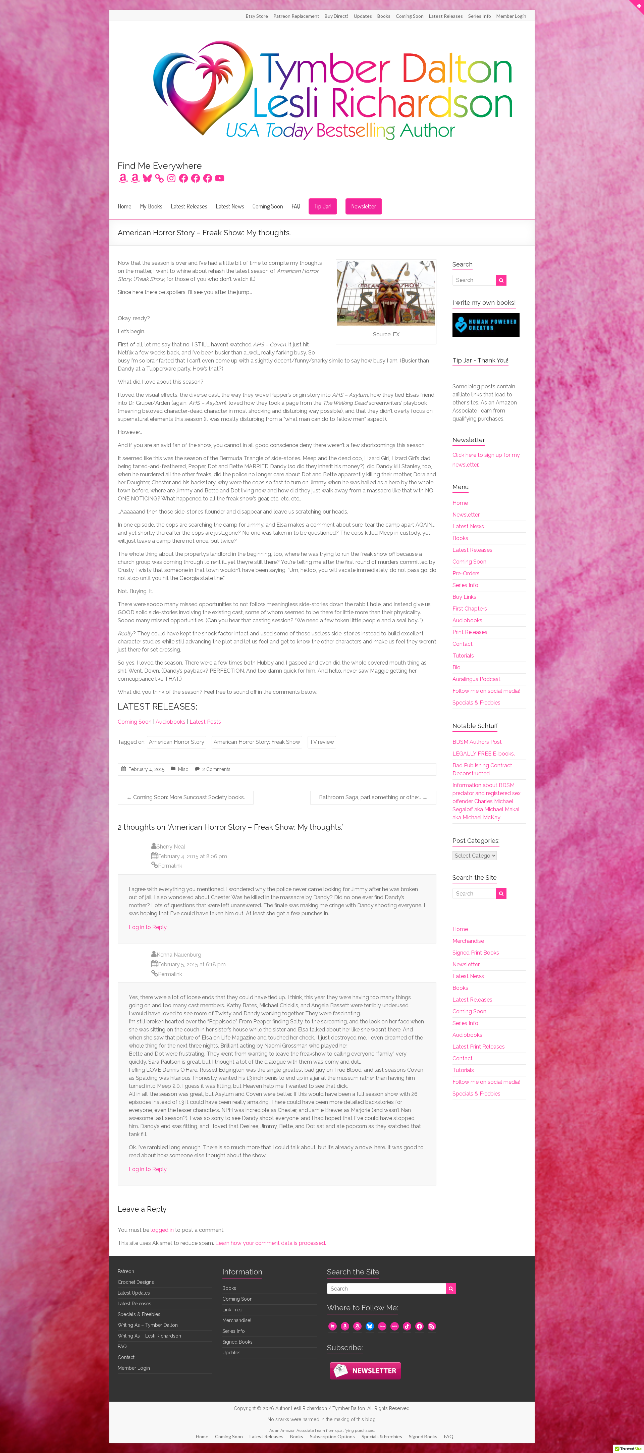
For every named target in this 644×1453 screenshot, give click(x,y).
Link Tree (232, 1309)
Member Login (511, 16)
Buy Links (464, 597)
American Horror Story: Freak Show (257, 742)
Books (383, 16)
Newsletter (363, 206)
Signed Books (237, 1342)
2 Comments (216, 769)
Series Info (479, 16)
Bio (456, 667)
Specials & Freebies (476, 702)
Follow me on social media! (486, 691)
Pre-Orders (466, 573)
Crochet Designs (136, 1282)
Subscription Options (332, 1436)
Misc (183, 769)
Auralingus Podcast (476, 679)
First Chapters (469, 609)
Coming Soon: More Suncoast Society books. (185, 797)
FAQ (295, 206)
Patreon (126, 1271)
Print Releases (469, 632)
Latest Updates (134, 1293)
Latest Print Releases (478, 1047)
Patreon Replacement (296, 16)
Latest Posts (205, 722)
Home (124, 206)
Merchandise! (236, 1320)
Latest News (230, 206)
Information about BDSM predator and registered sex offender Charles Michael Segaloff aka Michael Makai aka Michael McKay (486, 801)
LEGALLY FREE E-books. (483, 753)
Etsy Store (257, 16)
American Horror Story (176, 742)
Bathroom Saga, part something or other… (373, 797)
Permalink (170, 866)
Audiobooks (170, 722)
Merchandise (468, 941)
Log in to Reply (148, 927)
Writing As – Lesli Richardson (149, 1336)
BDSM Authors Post (477, 742)
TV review (322, 742)
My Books (151, 206)
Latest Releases (446, 16)
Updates (363, 16)
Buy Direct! (336, 16)
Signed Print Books (475, 953)
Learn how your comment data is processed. (270, 1243)
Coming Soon (410, 16)
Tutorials (463, 655)
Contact (462, 644)
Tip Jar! (322, 206)
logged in (162, 1230)
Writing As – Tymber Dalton (148, 1325)
